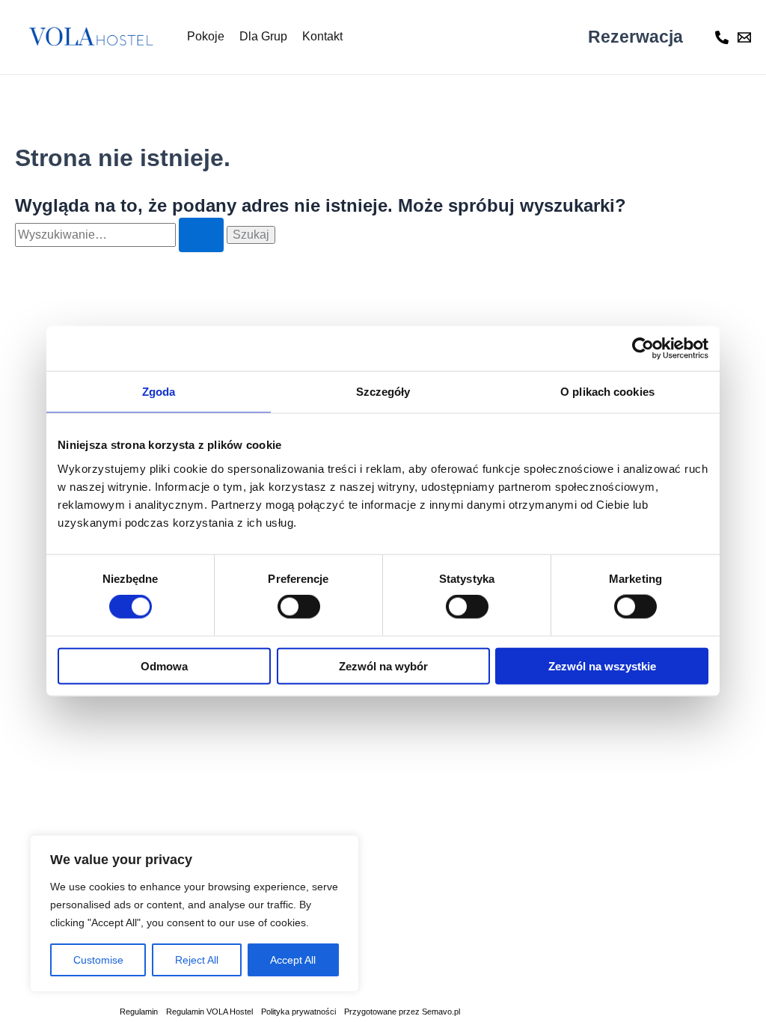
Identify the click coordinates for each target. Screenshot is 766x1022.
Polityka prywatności (298, 1011)
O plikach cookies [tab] (607, 391)
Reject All (196, 960)
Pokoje (205, 36)
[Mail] (744, 37)
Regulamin (139, 1011)
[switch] (299, 607)
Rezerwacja (635, 36)
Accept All (293, 960)
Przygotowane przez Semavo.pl (402, 1011)
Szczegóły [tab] (383, 391)
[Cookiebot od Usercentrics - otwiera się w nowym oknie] (642, 348)
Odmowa (164, 665)
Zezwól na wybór (383, 665)
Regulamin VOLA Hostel (209, 1011)
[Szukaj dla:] (121, 235)
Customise (98, 960)
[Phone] (722, 37)
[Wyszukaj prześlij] (201, 235)
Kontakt (322, 36)
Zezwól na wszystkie (602, 665)
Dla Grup (263, 36)
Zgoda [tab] (159, 391)
